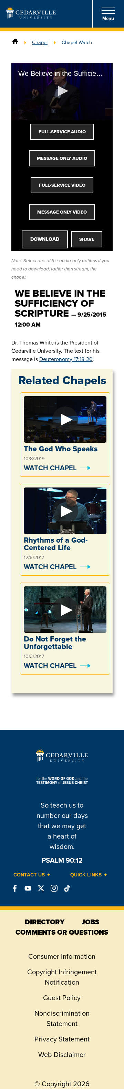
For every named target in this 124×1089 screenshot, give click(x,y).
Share (86, 239)
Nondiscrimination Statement (62, 1018)
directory (44, 922)
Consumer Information (61, 956)
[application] (62, 91)
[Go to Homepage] (31, 16)
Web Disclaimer (62, 1054)
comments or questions (62, 932)
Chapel (40, 42)
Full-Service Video (62, 185)
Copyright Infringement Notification (62, 977)
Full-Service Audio (62, 132)
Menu (108, 18)
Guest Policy (62, 998)
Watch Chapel (50, 468)
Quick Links (86, 874)
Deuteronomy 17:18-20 (66, 359)
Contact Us (29, 874)
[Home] (15, 42)
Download (44, 239)
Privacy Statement (62, 1039)
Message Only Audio (62, 158)
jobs (90, 922)
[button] (62, 91)
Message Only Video (62, 212)
